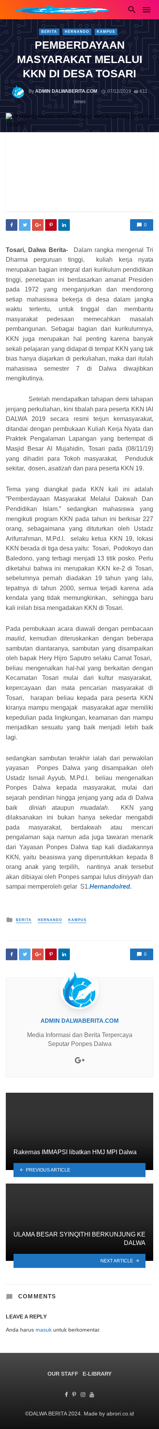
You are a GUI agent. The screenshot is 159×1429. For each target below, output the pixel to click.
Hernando (77, 32)
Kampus (106, 32)
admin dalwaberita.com (66, 91)
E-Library (97, 1374)
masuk (44, 1330)
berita (49, 32)
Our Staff (62, 1374)
